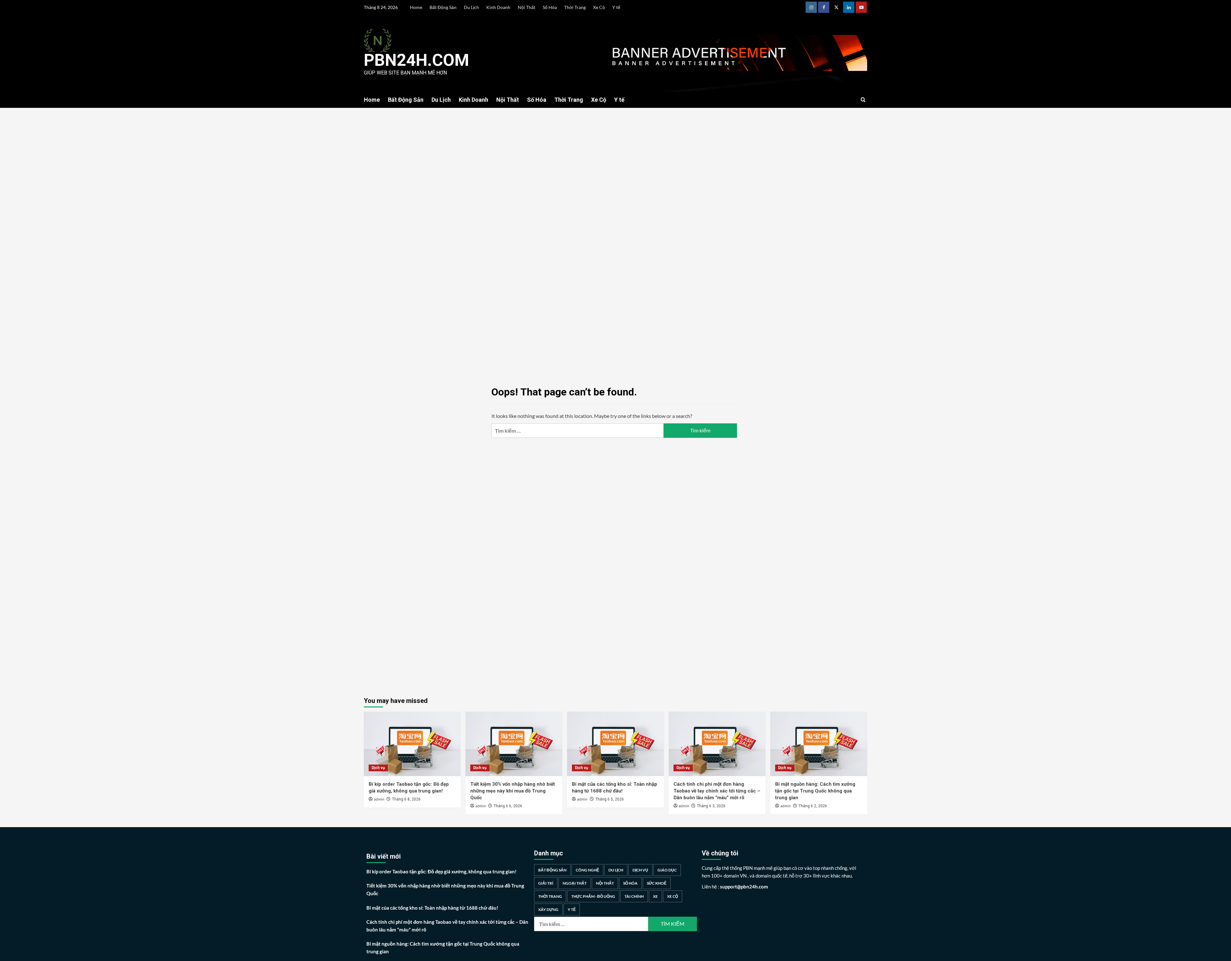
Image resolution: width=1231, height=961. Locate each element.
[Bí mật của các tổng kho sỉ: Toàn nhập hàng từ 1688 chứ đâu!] (615, 744)
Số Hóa (550, 7)
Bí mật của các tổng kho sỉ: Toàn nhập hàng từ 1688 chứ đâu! (432, 908)
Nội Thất (526, 7)
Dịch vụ (378, 768)
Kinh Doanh (498, 7)
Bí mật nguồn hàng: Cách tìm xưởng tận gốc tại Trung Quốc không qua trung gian (815, 791)
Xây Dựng (548, 909)
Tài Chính (634, 896)
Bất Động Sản (443, 7)
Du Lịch (471, 7)
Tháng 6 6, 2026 (508, 806)
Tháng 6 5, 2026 (609, 799)
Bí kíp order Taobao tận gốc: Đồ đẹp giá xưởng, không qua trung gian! (441, 871)
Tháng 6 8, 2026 (406, 799)
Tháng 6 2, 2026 (813, 806)
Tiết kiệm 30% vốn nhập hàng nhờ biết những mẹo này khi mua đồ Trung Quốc (512, 791)
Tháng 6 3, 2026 (711, 806)
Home (416, 7)
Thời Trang (575, 7)
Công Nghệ (587, 870)
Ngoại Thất (575, 883)
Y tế (616, 7)
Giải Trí (545, 883)
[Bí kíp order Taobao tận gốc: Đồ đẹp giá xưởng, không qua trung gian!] (412, 744)
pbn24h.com (416, 60)
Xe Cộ (599, 7)
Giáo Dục (667, 870)
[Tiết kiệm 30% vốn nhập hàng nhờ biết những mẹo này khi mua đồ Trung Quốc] (513, 744)
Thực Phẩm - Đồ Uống (593, 896)
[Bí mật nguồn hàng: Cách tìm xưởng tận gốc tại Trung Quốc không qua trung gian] (818, 744)
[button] (863, 99)
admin (379, 799)
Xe (655, 896)
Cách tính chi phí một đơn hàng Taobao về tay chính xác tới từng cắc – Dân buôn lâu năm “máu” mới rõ (717, 791)
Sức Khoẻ (656, 883)
